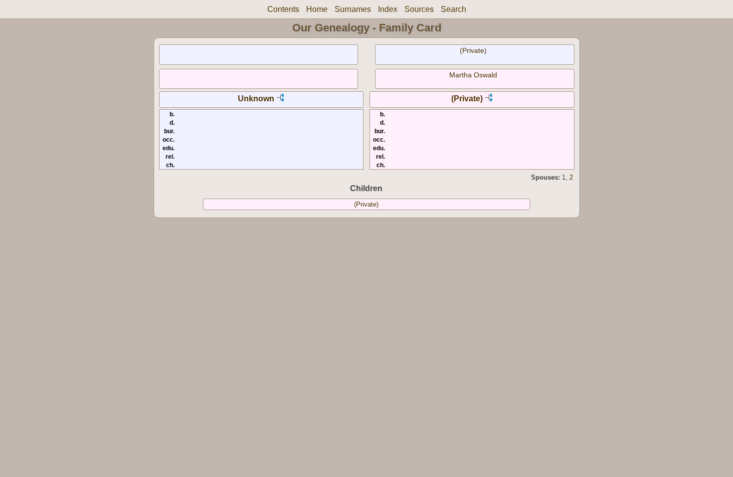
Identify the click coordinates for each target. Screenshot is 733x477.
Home (317, 9)
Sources (419, 9)
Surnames (353, 9)
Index (387, 9)
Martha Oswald (473, 75)
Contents (283, 9)
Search (453, 9)
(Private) (473, 50)
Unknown (256, 98)
